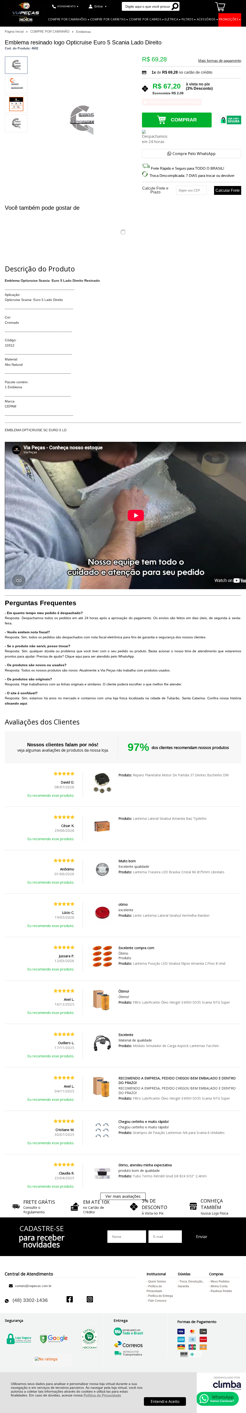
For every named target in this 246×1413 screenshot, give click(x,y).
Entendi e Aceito (165, 1401)
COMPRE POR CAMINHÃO (50, 31)
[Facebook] (70, 1300)
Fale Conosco (157, 1300)
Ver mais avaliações (123, 1196)
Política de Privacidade (102, 1395)
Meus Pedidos (220, 1281)
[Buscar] (174, 6)
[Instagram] (90, 1300)
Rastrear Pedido (221, 1291)
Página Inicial (15, 31)
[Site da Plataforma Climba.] (227, 1383)
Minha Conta (219, 1286)
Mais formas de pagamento (219, 61)
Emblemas (83, 32)
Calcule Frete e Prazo (155, 190)
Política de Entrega (160, 1296)
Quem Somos (157, 1281)
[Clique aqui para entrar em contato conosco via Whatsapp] (217, 1399)
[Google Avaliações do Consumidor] (52, 1360)
